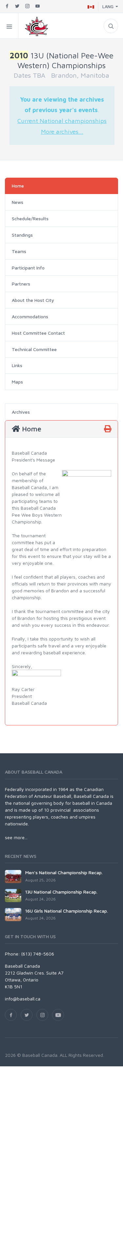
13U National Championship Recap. (61, 892)
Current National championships (62, 120)
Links (17, 365)
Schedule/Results (30, 218)
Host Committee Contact (38, 333)
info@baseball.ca (22, 998)
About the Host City (33, 300)
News (17, 202)
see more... (16, 837)
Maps (17, 382)
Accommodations (30, 316)
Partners (21, 283)
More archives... (62, 131)
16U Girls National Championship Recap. (66, 911)
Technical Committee (34, 349)
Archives (21, 412)
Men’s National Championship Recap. (64, 872)
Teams (19, 251)
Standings (22, 235)
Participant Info (28, 267)
